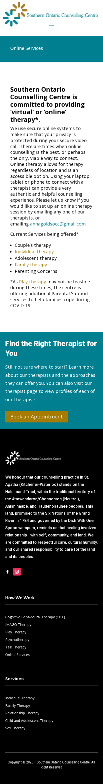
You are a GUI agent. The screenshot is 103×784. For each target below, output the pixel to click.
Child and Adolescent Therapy (29, 721)
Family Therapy (17, 706)
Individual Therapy (19, 698)
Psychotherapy (17, 640)
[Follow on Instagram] (17, 572)
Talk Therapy (15, 647)
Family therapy (31, 265)
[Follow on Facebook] (7, 572)
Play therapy (32, 282)
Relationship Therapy (22, 713)
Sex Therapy (15, 728)
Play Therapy (15, 632)
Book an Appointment (36, 416)
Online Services (17, 655)
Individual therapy (34, 252)
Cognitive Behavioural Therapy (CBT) (35, 617)
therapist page (21, 391)
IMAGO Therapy (18, 625)
